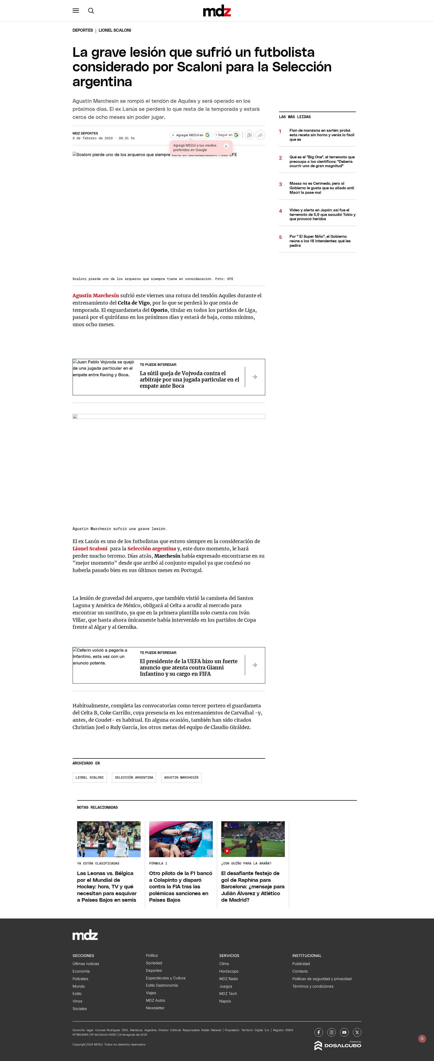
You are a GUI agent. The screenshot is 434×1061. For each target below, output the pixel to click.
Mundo (79, 986)
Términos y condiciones (313, 986)
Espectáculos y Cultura (165, 978)
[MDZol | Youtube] (344, 1032)
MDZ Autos (155, 1000)
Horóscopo (229, 971)
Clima (224, 963)
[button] (76, 10)
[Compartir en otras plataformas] (260, 135)
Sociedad (154, 963)
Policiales (80, 979)
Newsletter (155, 1008)
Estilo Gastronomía (162, 985)
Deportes (83, 30)
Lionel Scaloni (90, 549)
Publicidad (301, 963)
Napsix (225, 1001)
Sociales (80, 1008)
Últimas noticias (86, 963)
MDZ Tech (228, 993)
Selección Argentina (134, 777)
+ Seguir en (224, 135)
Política (152, 955)
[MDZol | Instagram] (332, 1032)
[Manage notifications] (422, 1039)
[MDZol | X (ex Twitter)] (357, 1032)
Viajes (151, 993)
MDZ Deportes (85, 133)
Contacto (300, 971)
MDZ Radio (228, 979)
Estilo (77, 993)
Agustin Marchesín (181, 777)
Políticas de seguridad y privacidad (322, 979)
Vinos (77, 1001)
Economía (81, 971)
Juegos (225, 986)
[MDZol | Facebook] (319, 1032)
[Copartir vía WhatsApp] (249, 135)
